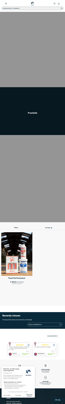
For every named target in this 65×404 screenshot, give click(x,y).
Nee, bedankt (7, 395)
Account (55, 3)
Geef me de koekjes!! (29, 395)
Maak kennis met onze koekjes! (11, 383)
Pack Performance (16, 278)
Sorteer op (48, 227)
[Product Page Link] (16, 254)
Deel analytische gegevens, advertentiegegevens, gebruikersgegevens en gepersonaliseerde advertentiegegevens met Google (15, 387)
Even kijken (18, 395)
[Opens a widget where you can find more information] (58, 400)
